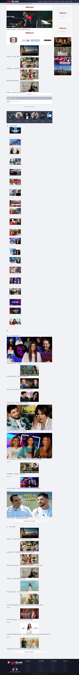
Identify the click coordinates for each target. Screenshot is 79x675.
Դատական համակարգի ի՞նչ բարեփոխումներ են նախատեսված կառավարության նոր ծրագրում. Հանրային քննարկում (15, 136)
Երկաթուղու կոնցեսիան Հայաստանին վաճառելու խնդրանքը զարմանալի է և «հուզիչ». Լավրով (13, 156)
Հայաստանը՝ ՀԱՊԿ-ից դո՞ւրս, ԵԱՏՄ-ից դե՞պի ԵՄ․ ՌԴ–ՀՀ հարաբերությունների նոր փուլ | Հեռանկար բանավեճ (14, 286)
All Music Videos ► (29, 652)
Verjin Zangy (27, 666)
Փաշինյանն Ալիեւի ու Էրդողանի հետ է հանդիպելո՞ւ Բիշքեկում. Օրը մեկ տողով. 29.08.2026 (15, 177)
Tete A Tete (40, 663)
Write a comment (36, 40)
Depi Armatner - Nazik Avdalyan (17, 376)
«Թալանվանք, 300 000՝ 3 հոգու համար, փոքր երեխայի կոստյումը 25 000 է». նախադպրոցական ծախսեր (15, 297)
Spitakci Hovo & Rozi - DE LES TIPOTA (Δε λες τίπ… (23, 649)
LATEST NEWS (13, 125)
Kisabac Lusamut (41, 669)
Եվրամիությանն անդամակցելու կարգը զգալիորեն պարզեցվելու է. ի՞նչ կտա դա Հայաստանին (15, 265)
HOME (40, 1)
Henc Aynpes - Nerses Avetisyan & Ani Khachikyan (23, 488)
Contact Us (12, 671)
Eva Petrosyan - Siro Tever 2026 (17, 592)
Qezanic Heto (28, 664)
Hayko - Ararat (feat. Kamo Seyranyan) (19, 56)
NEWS (62, 1)
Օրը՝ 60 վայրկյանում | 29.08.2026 (14, 207)
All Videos (29, 94)
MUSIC (57, 1)
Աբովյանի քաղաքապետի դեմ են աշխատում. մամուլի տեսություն (14, 256)
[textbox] (31, 102)
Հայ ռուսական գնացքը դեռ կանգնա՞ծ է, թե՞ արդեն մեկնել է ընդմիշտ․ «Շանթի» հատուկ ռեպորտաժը (14, 246)
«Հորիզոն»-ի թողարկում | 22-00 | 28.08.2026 (14, 306)
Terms (14, 98)
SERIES (46, 1)
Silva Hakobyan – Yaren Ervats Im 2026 (20, 619)
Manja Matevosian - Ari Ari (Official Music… (21, 80)
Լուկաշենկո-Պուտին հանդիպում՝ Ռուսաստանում (15, 237)
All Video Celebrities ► (29, 521)
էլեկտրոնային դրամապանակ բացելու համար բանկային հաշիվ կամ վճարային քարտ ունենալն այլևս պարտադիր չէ (15, 227)
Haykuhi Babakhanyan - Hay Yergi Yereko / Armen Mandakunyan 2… (29, 634)
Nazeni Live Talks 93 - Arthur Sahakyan (20, 389)
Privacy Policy (17, 671)
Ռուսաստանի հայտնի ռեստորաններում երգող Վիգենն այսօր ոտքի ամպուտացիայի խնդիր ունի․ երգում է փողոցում (14, 198)
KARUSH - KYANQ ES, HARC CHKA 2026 (20, 68)
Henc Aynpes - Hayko (14, 363)
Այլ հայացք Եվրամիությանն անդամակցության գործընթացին (15, 146)
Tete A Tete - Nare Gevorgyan (17, 431)
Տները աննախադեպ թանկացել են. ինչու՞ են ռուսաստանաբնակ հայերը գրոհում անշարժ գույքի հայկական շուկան (15, 275)
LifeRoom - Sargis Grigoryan (16, 474)
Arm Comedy (41, 666)
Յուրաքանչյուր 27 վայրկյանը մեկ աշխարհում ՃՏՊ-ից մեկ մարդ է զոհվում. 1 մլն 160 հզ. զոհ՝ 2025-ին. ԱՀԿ (15, 216)
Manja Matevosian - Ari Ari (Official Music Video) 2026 (25, 565)
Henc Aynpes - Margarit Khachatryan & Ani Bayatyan (24, 459)
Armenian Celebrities (14, 335)
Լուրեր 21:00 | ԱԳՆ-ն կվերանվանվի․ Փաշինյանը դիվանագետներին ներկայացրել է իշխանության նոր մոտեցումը (15, 316)
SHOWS (51, 1)
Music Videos (13, 43)
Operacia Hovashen (28, 669)
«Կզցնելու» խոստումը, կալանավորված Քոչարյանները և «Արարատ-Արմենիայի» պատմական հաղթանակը (15, 167)
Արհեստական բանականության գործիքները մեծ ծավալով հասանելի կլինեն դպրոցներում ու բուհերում (15, 327)
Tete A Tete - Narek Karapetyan (17, 518)
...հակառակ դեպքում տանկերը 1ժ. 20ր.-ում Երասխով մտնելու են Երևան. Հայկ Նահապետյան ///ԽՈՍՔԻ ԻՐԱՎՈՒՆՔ (15, 187)
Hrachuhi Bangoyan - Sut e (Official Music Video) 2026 (25, 605)
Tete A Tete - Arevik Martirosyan (17, 402)
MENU (67, 1)
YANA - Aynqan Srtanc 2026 (16, 92)
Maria (26, 663)
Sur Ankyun (40, 664)
